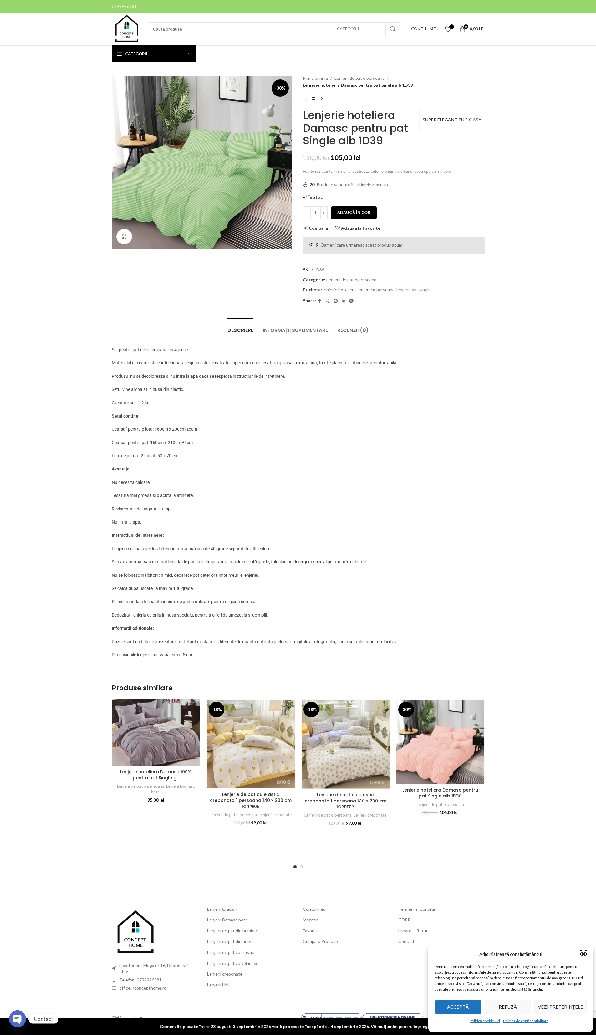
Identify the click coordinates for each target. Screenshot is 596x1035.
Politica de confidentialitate (525, 1020)
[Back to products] (314, 99)
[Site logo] (126, 28)
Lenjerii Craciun (222, 909)
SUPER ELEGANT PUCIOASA (452, 119)
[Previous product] (306, 99)
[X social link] (327, 301)
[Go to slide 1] (295, 866)
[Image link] (135, 932)
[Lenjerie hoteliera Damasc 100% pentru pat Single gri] (156, 732)
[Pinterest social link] (336, 301)
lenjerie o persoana (376, 289)
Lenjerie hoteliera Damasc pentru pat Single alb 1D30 (440, 793)
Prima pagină (315, 78)
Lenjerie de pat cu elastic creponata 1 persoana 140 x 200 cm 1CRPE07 (345, 801)
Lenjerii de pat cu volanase (232, 963)
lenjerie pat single (413, 289)
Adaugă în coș (353, 212)
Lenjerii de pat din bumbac (232, 930)
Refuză (508, 1007)
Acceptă (458, 1007)
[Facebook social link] (319, 301)
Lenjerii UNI (218, 984)
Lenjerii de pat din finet (229, 941)
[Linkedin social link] (343, 301)
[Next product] (321, 99)
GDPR (404, 919)
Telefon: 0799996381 (140, 979)
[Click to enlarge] (124, 236)
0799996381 (124, 6)
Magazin (311, 919)
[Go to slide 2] (301, 866)
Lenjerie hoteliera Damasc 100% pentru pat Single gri (155, 775)
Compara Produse (320, 941)
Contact (406, 941)
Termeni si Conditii (416, 909)
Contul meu (314, 909)
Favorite (311, 930)
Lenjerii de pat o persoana (359, 78)
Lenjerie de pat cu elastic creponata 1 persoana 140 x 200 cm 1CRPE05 (251, 800)
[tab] (240, 327)
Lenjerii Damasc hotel (228, 919)
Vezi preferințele (560, 1007)
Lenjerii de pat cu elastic (230, 952)
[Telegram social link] (351, 301)
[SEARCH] (393, 29)
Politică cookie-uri (485, 1020)
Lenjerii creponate (275, 814)
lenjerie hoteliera (339, 289)
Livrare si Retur (413, 930)
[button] (583, 954)
